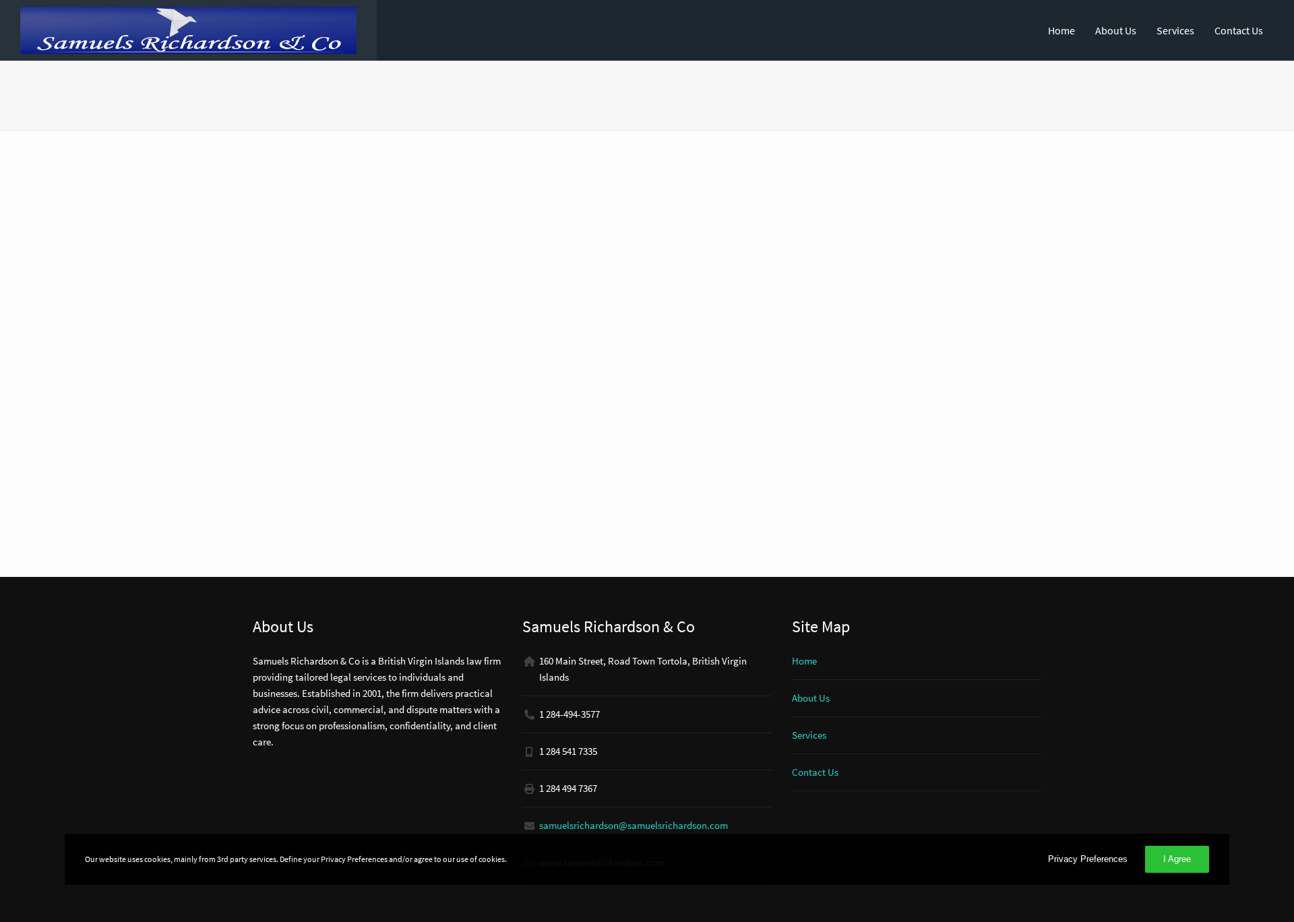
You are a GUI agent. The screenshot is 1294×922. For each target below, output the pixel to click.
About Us (1115, 30)
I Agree (1177, 859)
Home (1061, 30)
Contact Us (1238, 30)
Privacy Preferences (1088, 859)
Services (1175, 30)
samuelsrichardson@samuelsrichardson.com (633, 825)
